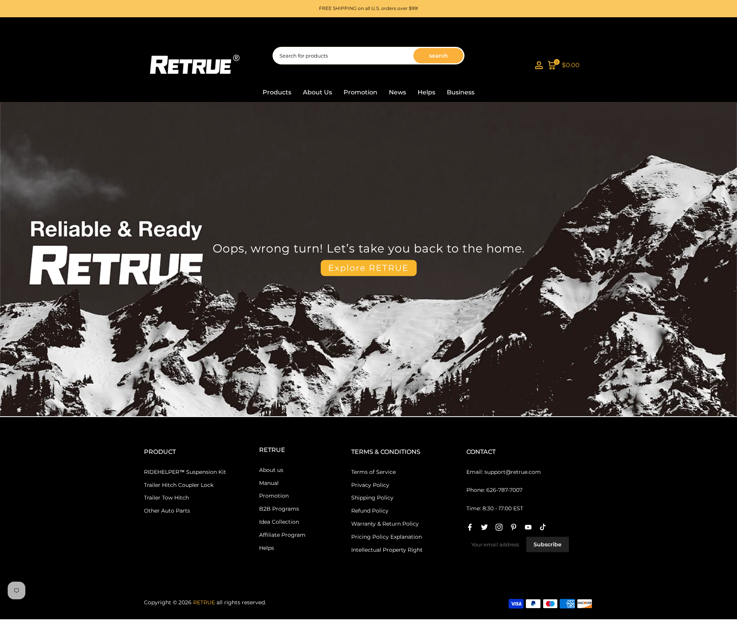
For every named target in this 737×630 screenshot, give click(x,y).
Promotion (360, 92)
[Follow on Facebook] (469, 527)
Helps (426, 92)
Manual (269, 483)
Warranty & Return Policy (385, 523)
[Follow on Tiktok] (542, 527)
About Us (317, 92)
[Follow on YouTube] (528, 527)
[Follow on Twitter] (484, 527)
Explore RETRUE (368, 267)
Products (277, 92)
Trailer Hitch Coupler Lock (178, 485)
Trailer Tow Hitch (166, 497)
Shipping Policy (372, 497)
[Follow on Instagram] (499, 527)
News (397, 92)
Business (460, 92)
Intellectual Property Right (387, 549)
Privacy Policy (370, 485)
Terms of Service (373, 471)
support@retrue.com (512, 471)
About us (271, 470)
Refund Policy (369, 510)
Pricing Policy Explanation (386, 536)
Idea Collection (279, 521)
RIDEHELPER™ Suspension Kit (185, 471)
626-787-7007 (504, 490)
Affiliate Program (282, 534)
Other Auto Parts (167, 510)
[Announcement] (368, 8)
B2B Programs (279, 508)
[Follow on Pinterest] (513, 527)
